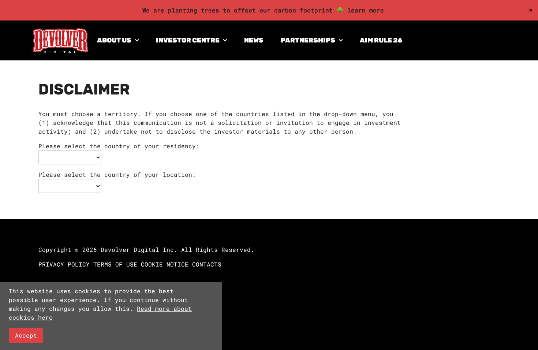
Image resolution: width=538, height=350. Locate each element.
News (254, 40)
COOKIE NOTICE (164, 264)
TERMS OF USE (115, 264)
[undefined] (60, 51)
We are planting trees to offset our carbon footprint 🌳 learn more (263, 10)
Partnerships (308, 40)
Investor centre (188, 40)
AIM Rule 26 (381, 40)
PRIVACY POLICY (64, 264)
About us (114, 40)
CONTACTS (206, 264)
